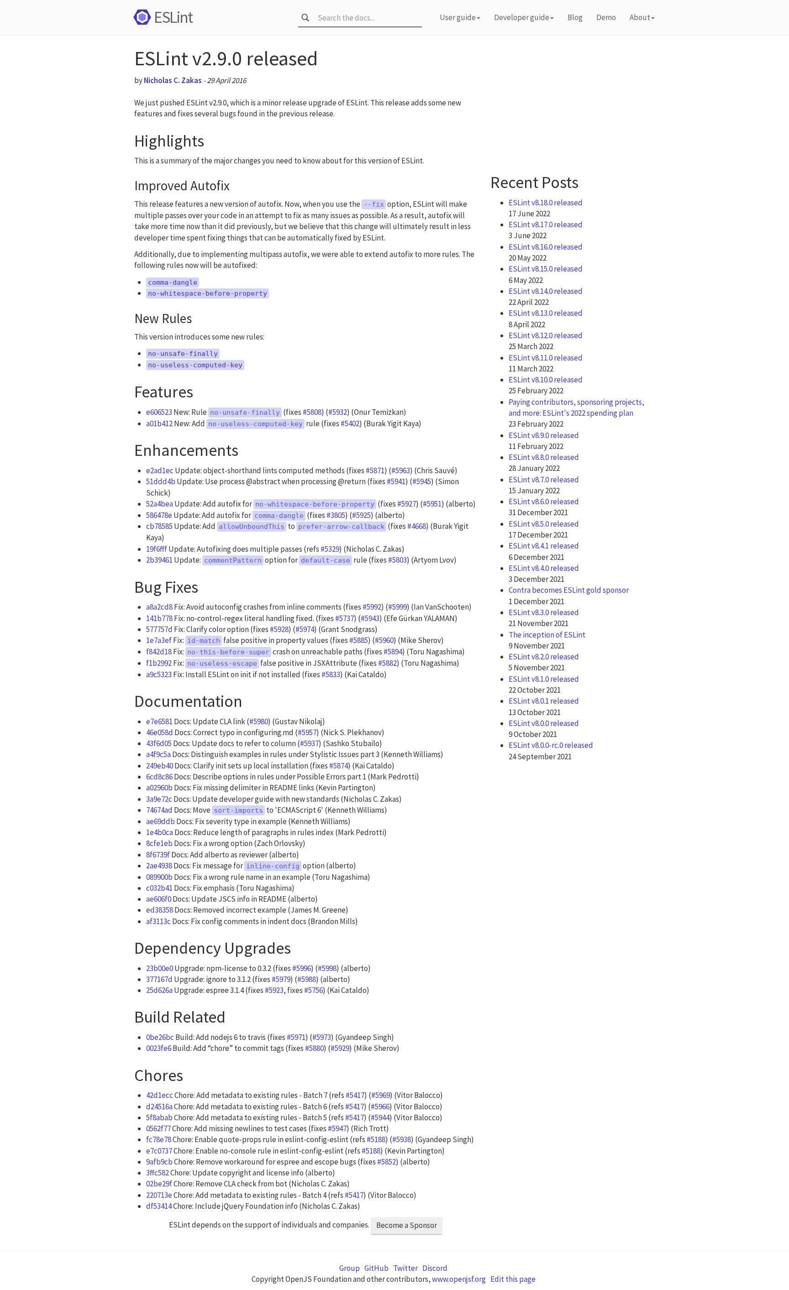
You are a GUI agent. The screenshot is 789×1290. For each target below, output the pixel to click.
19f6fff (156, 549)
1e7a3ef (159, 640)
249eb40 (159, 766)
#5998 (327, 968)
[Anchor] (212, 138)
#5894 (393, 652)
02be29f (159, 1184)
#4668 (416, 526)
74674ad (159, 810)
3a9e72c (159, 799)
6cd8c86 (159, 777)
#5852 (386, 1162)
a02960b (159, 788)
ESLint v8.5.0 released (544, 524)
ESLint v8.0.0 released (544, 723)
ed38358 (159, 910)
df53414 (159, 1206)
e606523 (159, 412)
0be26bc (160, 1037)
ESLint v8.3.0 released (544, 612)
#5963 (400, 470)
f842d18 (159, 652)
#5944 (380, 1117)
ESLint (173, 17)
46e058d (159, 732)
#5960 (384, 640)
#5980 (258, 721)
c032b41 (159, 888)
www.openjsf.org (459, 1279)
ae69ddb (160, 821)
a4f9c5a (158, 754)
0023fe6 (158, 1048)
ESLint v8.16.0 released (546, 247)
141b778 (159, 618)
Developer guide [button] (521, 17)
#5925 (361, 515)
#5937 (309, 743)
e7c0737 (159, 1151)
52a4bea (159, 504)
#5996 (301, 968)
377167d (159, 979)
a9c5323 (159, 674)
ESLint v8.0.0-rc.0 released (551, 745)
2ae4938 (159, 866)
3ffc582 (157, 1173)
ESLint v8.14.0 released (546, 291)
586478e (159, 515)
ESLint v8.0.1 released (544, 701)
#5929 (340, 1048)
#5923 (274, 990)
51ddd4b (160, 481)
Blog (575, 17)
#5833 (330, 674)
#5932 (337, 412)
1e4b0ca (159, 832)
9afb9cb (159, 1162)
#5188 (376, 1139)
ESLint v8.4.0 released (544, 568)
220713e (159, 1195)
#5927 (406, 504)
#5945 (421, 481)
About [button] (640, 17)
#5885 (358, 640)
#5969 (380, 1095)
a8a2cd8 (159, 607)
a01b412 (159, 423)
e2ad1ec (160, 470)
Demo (606, 17)
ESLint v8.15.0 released (546, 269)
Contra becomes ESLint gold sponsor (569, 590)
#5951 (432, 504)
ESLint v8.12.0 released (546, 335)
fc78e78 (158, 1139)
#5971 (296, 1037)
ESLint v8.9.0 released (544, 435)
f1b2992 (159, 663)
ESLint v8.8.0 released (544, 457)
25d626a (159, 990)
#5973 (321, 1037)
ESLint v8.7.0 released (544, 480)
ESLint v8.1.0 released (544, 679)
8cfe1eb (159, 843)
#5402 (350, 423)
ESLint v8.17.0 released (546, 224)
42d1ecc (159, 1095)
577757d (159, 629)
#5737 (344, 618)
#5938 (401, 1139)
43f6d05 (159, 743)
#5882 (387, 663)
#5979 (281, 979)
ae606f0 (158, 899)
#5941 (396, 481)
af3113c (158, 921)
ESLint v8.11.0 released (546, 358)
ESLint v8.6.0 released (544, 501)
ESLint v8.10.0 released (546, 380)
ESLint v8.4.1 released (544, 546)
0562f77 (158, 1128)
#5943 (370, 618)
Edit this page (513, 1279)
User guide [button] (458, 17)
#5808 (312, 412)
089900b (159, 877)
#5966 (380, 1107)
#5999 (397, 607)
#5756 (313, 990)
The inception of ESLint (547, 635)
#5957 (307, 732)
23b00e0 (159, 968)
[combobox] (367, 17)
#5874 (338, 766)
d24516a (159, 1107)
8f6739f (158, 855)
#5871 (375, 470)
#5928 (279, 629)
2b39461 (159, 560)
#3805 (335, 515)
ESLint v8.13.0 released (546, 313)
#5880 (314, 1048)
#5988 (306, 979)
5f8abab (159, 1117)
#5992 (372, 607)
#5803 (397, 560)
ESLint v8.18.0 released (546, 203)
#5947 (337, 1128)
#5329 (330, 549)
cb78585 (159, 526)
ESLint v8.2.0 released (544, 657)
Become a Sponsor (406, 1225)
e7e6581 (159, 721)
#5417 (355, 1095)
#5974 (304, 629)
